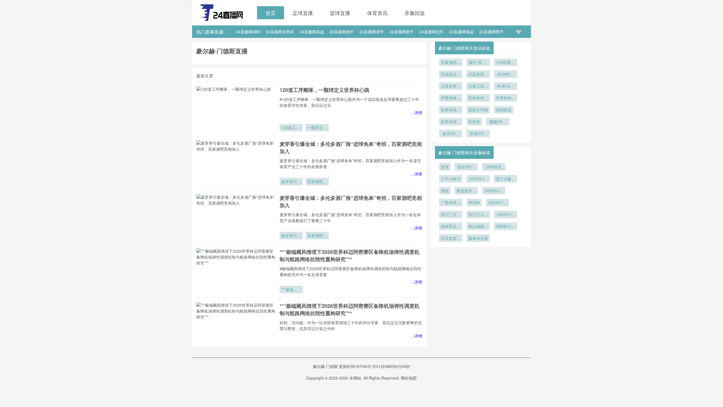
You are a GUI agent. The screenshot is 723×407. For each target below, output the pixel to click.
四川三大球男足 (451, 214)
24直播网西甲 (491, 31)
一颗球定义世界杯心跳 (317, 128)
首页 (270, 12)
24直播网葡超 (461, 31)
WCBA (474, 202)
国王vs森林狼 (505, 179)
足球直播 (303, 12)
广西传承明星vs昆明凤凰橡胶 (451, 203)
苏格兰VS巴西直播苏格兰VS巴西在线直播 (478, 134)
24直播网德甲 (342, 31)
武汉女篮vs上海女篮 (451, 238)
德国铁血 (503, 109)
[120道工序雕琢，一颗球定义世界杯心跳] (235, 108)
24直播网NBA (248, 31)
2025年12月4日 (505, 214)
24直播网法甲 (431, 31)
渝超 (445, 190)
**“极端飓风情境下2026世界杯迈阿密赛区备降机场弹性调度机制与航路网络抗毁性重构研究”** (349, 255)
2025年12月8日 (497, 203)
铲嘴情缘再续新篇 (451, 98)
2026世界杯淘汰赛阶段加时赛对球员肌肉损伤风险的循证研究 (505, 74)
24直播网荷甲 (372, 31)
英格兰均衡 (478, 109)
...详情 (416, 112)
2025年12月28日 (466, 167)
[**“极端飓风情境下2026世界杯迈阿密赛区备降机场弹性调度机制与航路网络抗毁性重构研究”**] (235, 270)
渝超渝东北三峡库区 (466, 191)
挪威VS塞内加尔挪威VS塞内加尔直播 (498, 122)
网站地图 (409, 378)
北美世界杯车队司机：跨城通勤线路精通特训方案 (451, 86)
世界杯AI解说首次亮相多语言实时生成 (505, 98)
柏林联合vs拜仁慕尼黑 (451, 226)
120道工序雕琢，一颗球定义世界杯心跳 (324, 90)
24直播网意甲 (401, 31)
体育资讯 (377, 12)
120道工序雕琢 (290, 128)
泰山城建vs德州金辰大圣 (478, 226)
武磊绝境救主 (478, 74)
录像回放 (414, 12)
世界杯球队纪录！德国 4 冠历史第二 (451, 122)
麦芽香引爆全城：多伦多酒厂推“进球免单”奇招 (291, 182)
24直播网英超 (312, 31)
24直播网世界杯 (280, 31)
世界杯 (474, 121)
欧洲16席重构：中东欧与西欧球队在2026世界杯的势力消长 (505, 86)
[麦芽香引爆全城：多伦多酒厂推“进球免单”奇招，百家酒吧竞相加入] (235, 162)
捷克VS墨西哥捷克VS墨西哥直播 (450, 134)
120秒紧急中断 (505, 62)
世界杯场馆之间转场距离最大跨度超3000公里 (451, 110)
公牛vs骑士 (451, 178)
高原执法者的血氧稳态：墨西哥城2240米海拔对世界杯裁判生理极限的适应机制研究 (451, 74)
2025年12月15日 (478, 179)
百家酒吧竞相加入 (317, 182)
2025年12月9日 (493, 191)
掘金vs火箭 (478, 238)
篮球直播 (340, 12)
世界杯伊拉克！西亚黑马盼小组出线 (478, 98)
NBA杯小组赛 (505, 226)
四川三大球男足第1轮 (478, 214)
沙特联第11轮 (494, 167)
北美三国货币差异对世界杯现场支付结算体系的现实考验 (478, 86)
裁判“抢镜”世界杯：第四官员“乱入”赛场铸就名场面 (478, 62)
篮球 (445, 167)
